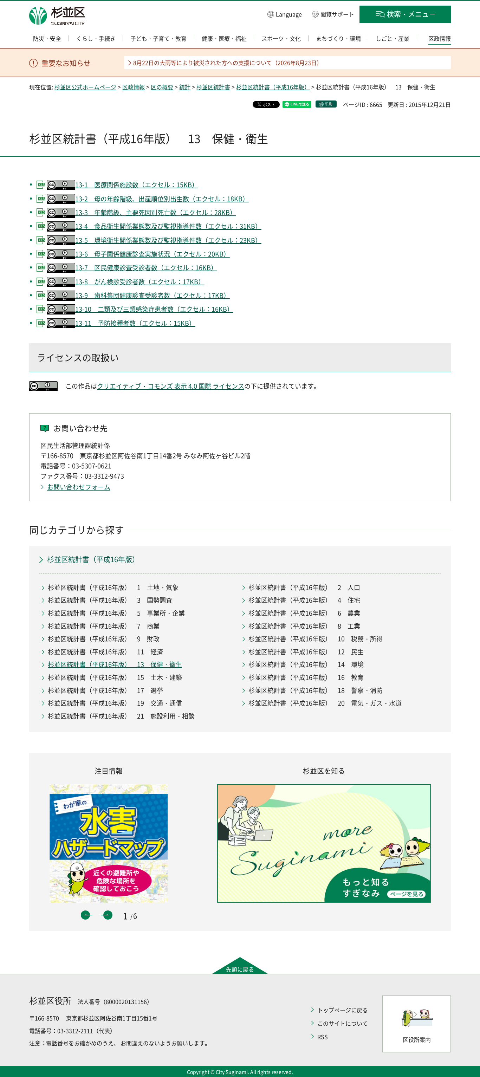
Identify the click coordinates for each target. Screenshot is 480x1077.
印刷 (328, 103)
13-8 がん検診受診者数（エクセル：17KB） (140, 281)
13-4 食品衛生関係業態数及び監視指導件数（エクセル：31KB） (168, 226)
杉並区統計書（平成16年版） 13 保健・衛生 (115, 664)
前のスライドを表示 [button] (85, 915)
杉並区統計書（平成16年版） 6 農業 (304, 613)
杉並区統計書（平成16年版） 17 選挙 (105, 690)
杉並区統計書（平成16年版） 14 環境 (306, 664)
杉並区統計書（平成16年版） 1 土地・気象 (113, 587)
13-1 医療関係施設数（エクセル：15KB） (136, 184)
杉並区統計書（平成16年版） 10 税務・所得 (315, 638)
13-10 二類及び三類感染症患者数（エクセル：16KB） (154, 309)
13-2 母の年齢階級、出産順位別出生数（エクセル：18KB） (162, 198)
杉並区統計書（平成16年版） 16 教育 (306, 677)
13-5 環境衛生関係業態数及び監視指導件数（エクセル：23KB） (168, 240)
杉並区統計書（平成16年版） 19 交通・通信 (115, 703)
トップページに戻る (342, 1010)
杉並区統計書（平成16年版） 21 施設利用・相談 (121, 716)
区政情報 (133, 87)
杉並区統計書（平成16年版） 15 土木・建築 (115, 677)
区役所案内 (417, 1039)
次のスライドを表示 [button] (107, 915)
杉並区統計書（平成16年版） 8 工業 (304, 626)
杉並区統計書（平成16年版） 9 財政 (104, 638)
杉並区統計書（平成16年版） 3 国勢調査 (110, 600)
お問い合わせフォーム (78, 487)
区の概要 (162, 87)
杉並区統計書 (213, 87)
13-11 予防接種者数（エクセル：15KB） (135, 323)
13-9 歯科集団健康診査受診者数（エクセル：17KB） (152, 295)
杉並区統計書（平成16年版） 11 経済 (105, 651)
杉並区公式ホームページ (85, 87)
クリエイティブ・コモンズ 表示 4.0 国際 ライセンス (170, 386)
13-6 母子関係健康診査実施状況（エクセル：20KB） (152, 254)
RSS (322, 1036)
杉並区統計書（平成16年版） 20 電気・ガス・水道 (325, 703)
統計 (184, 87)
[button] (284, 14)
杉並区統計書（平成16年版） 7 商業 (104, 626)
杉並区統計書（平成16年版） (273, 87)
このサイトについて (342, 1023)
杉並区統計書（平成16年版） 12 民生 (306, 651)
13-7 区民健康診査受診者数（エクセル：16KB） (146, 267)
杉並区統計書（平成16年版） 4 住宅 (304, 600)
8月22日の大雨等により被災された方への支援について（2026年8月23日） (227, 62)
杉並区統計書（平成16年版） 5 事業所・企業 (116, 613)
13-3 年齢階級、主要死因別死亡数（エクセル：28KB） (155, 212)
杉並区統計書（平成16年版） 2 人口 (304, 587)
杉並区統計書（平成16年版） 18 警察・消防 (315, 690)
